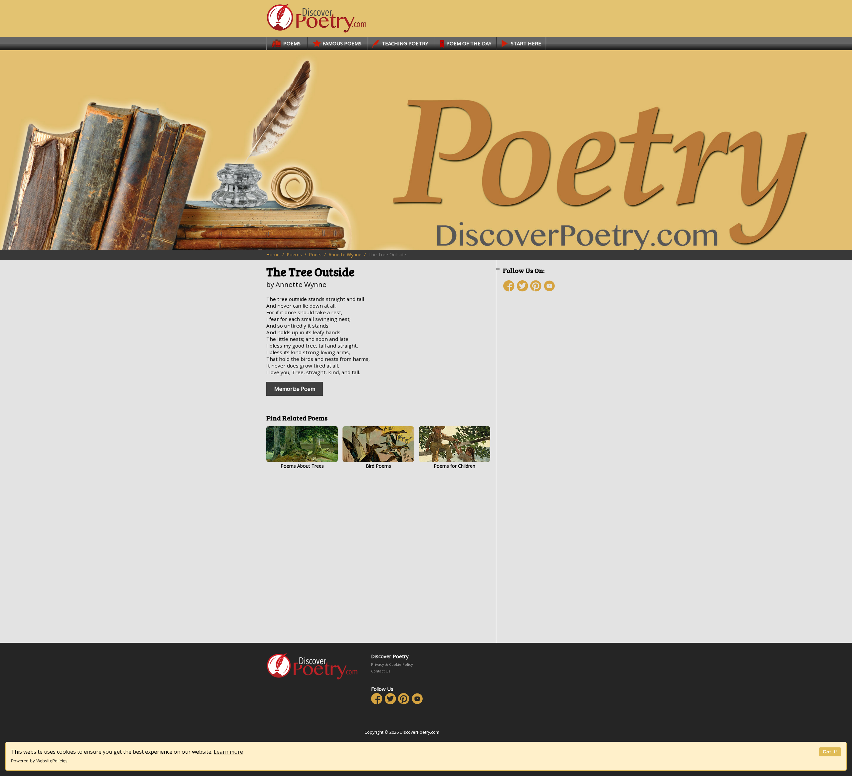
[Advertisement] (542, 415)
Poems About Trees (302, 466)
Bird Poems (378, 466)
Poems (294, 254)
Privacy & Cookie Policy (392, 664)
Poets (315, 254)
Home (273, 254)
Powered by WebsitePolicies (39, 760)
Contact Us (380, 670)
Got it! (830, 751)
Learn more (228, 751)
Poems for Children (454, 466)
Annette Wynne (344, 254)
